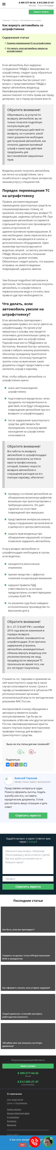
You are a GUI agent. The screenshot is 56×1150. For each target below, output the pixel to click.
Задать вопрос (41, 11)
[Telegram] (25, 764)
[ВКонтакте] (8, 764)
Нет (22, 1145)
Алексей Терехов (25, 778)
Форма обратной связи (18, 1113)
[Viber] (16, 764)
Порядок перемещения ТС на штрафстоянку (29, 43)
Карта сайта (12, 1134)
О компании (13, 1117)
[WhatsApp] (21, 764)
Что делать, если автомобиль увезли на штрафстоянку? (27, 49)
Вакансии (11, 1125)
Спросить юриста (28, 815)
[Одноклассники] (12, 764)
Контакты (11, 1121)
